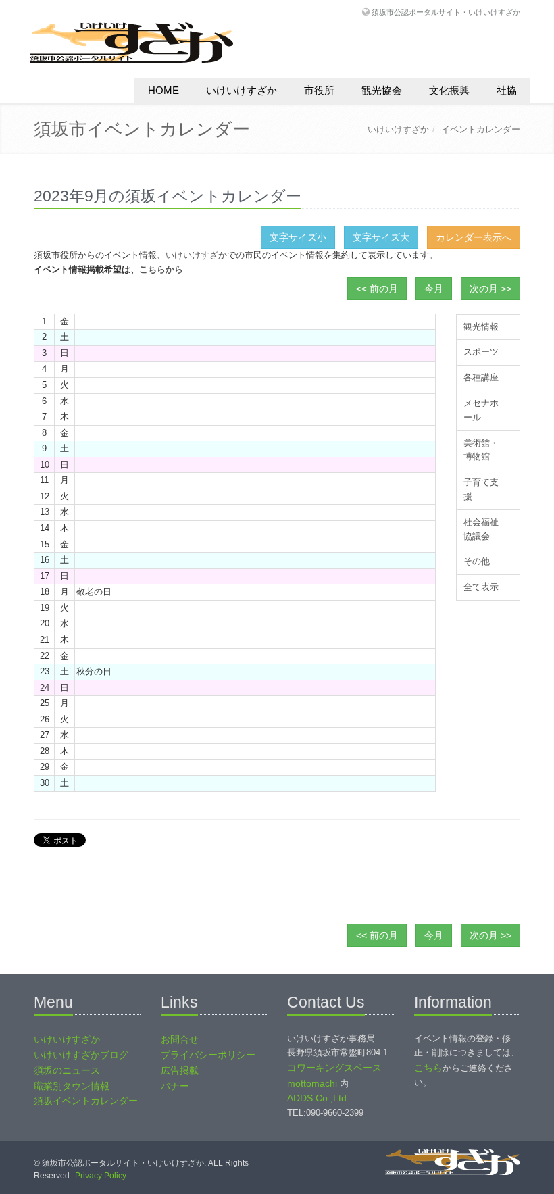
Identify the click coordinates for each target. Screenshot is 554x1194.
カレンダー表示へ (473, 237)
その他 (476, 561)
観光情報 (481, 327)
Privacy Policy (100, 1175)
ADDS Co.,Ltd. (318, 1098)
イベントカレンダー (480, 129)
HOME (163, 90)
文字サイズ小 (298, 237)
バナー (175, 1085)
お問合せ (180, 1039)
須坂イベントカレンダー (86, 1100)
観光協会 (381, 90)
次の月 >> (490, 288)
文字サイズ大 (381, 237)
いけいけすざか (241, 90)
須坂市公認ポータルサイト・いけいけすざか (446, 12)
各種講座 (481, 377)
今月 (433, 288)
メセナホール (481, 410)
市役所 (319, 90)
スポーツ (481, 352)
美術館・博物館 (481, 450)
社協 (507, 90)
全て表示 (481, 587)
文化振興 (449, 90)
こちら (428, 1067)
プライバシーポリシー (208, 1054)
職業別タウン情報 (71, 1085)
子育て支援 (481, 489)
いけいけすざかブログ (81, 1054)
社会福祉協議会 (481, 529)
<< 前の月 (377, 288)
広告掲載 (180, 1070)
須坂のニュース (67, 1070)
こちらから (161, 269)
